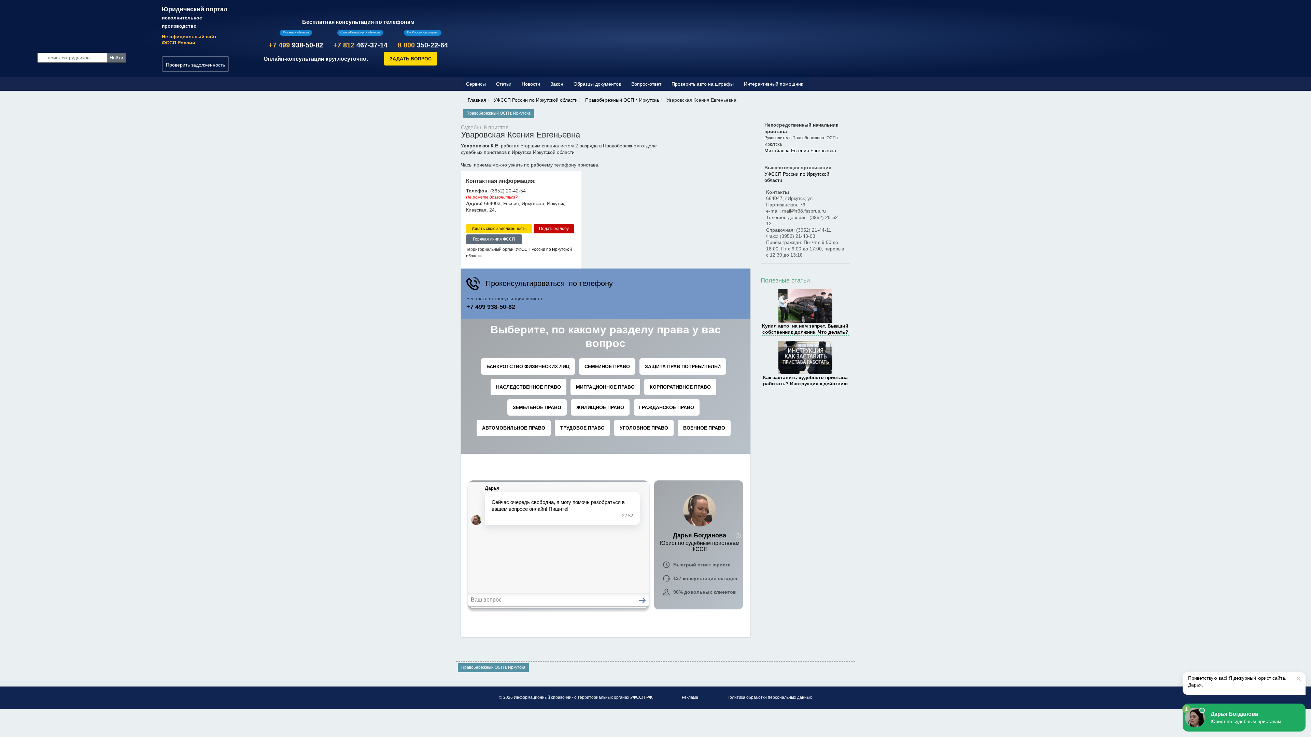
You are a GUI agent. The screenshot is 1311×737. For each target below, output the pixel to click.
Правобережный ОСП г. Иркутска (622, 100)
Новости (531, 84)
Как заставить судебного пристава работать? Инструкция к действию (805, 380)
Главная (477, 100)
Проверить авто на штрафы (703, 84)
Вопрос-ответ (646, 84)
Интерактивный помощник (773, 84)
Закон (556, 84)
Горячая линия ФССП (494, 239)
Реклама (690, 697)
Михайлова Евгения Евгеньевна (800, 150)
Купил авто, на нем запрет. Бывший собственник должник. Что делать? (805, 329)
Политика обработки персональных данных (769, 697)
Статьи (503, 84)
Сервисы (476, 84)
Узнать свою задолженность (498, 228)
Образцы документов (597, 84)
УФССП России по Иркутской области (536, 100)
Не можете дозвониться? (492, 197)
